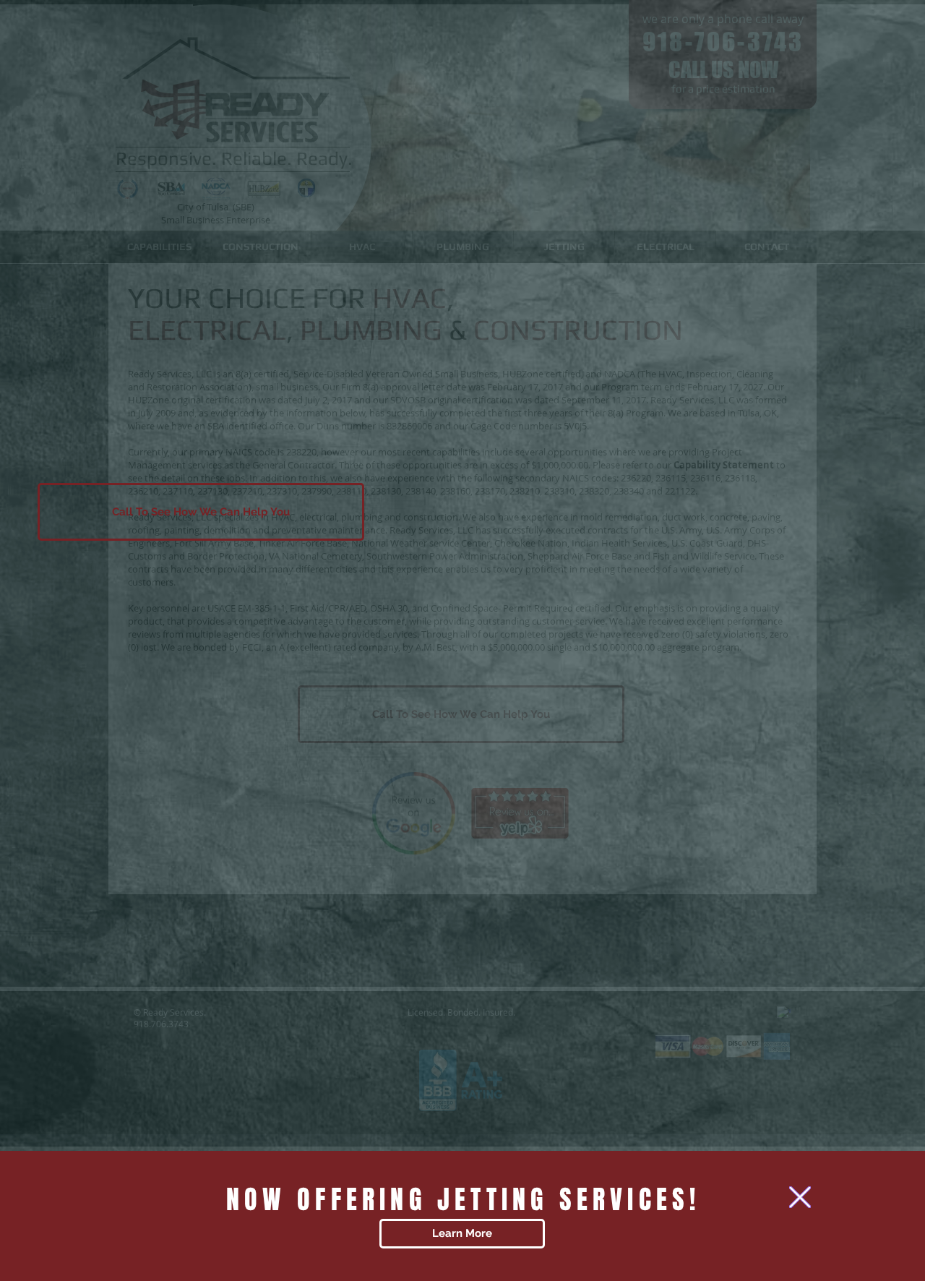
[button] (800, 1197)
